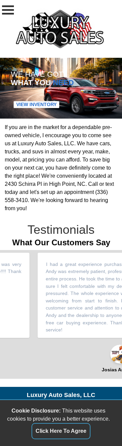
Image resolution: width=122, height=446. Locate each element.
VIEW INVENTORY (36, 104)
